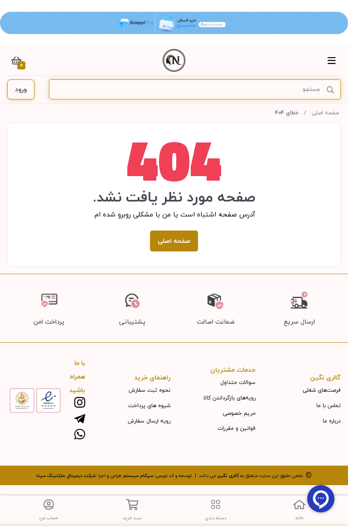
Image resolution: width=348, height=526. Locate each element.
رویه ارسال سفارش (149, 421)
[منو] (332, 60)
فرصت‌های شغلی (322, 390)
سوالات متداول (238, 382)
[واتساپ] (79, 435)
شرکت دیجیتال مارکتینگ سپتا (66, 475)
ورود (21, 89)
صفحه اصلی (325, 113)
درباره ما (332, 421)
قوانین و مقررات (237, 428)
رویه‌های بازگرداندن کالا (229, 398)
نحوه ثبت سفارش (149, 390)
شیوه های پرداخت (149, 405)
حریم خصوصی (239, 413)
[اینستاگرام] (79, 403)
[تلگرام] (79, 419)
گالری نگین (228, 475)
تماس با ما (328, 405)
